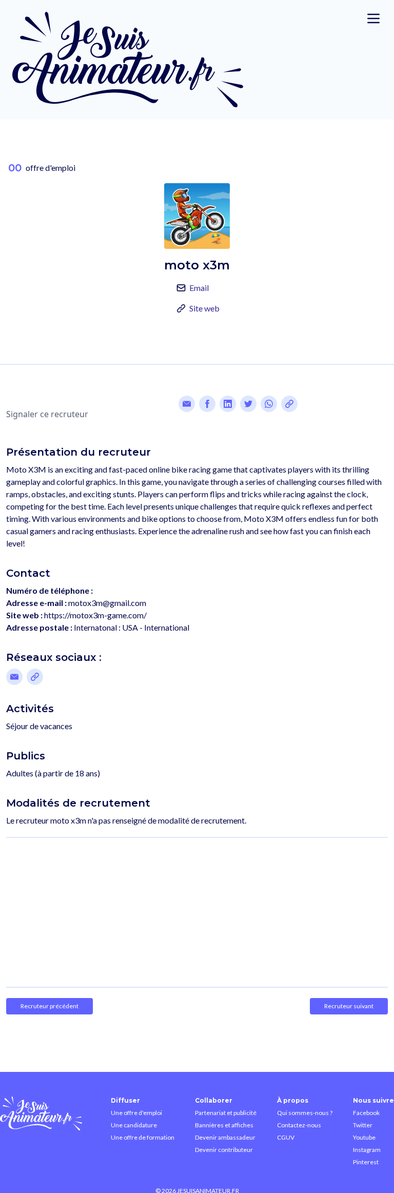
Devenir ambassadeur (225, 1137)
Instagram (367, 1149)
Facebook (366, 1113)
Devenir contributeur (224, 1149)
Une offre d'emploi (136, 1113)
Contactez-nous (299, 1125)
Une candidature (134, 1125)
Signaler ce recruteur (47, 414)
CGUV (285, 1137)
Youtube (364, 1137)
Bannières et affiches (224, 1125)
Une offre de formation (142, 1137)
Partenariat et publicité (226, 1113)
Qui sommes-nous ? (304, 1113)
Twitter (362, 1125)
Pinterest (366, 1162)
